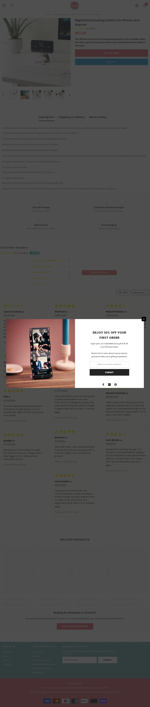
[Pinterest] (115, 384)
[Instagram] (109, 384)
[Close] (144, 319)
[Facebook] (103, 384)
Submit (109, 372)
